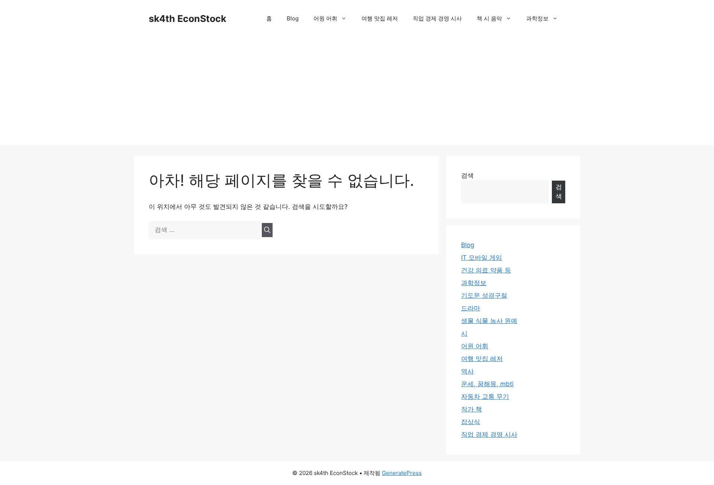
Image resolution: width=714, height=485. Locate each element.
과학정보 (537, 18)
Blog (293, 18)
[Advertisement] (357, 93)
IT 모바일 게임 (481, 257)
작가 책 (471, 409)
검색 (467, 175)
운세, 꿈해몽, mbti (487, 384)
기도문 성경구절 (484, 295)
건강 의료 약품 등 (486, 270)
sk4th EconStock (187, 18)
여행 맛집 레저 (379, 18)
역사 (467, 371)
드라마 (470, 308)
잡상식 (470, 422)
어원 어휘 (325, 18)
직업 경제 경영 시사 (437, 18)
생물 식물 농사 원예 (489, 320)
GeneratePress (402, 472)
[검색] (267, 230)
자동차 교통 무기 (485, 396)
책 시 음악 (489, 18)
